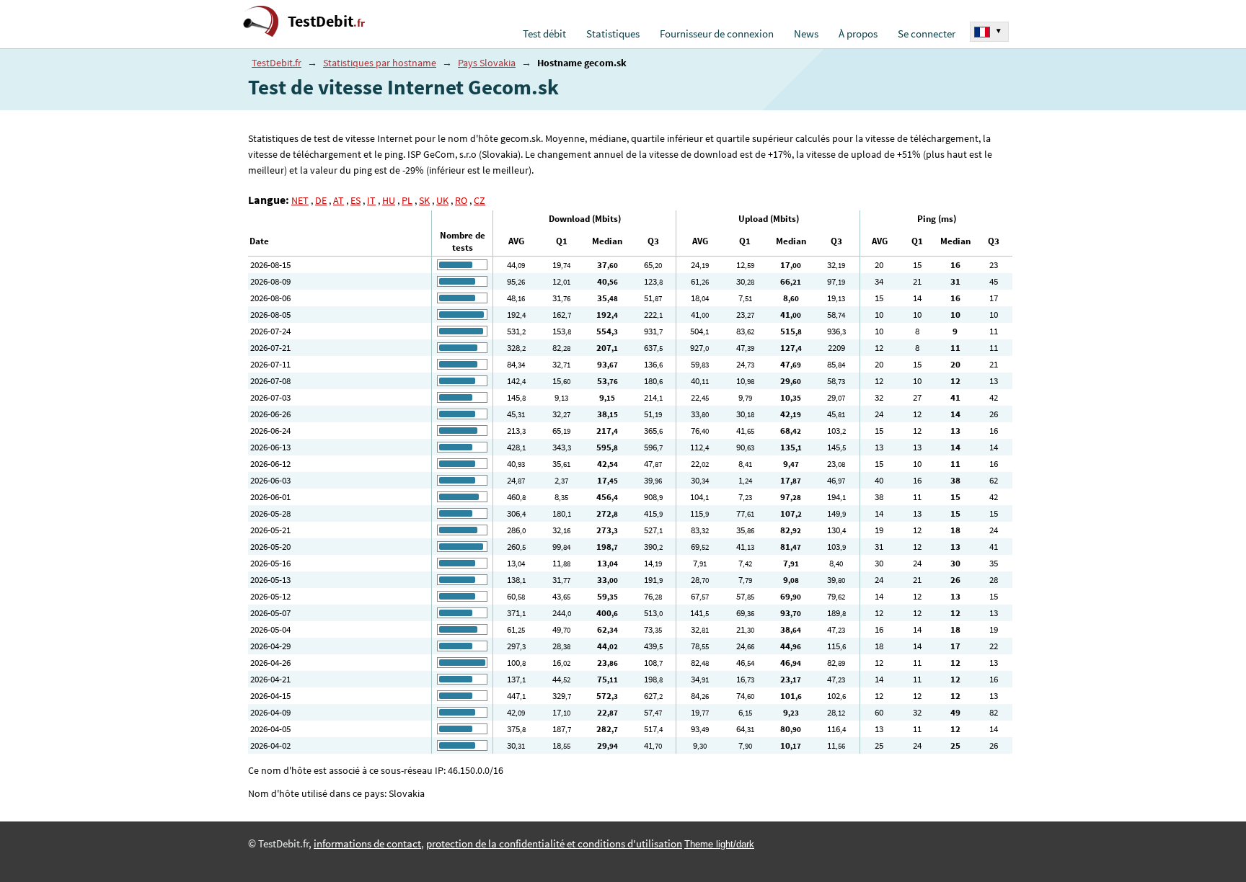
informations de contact (367, 843)
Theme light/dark (719, 844)
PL (407, 200)
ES (355, 200)
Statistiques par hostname (379, 62)
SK (424, 200)
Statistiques (613, 33)
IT (371, 200)
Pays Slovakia (487, 62)
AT (338, 200)
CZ (479, 200)
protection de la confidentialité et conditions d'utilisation (554, 843)
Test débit (544, 33)
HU (388, 200)
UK (442, 200)
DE (321, 200)
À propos (858, 33)
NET (300, 200)
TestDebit (326, 21)
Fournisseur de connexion (717, 33)
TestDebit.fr (276, 62)
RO (461, 200)
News (806, 33)
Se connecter (926, 33)
